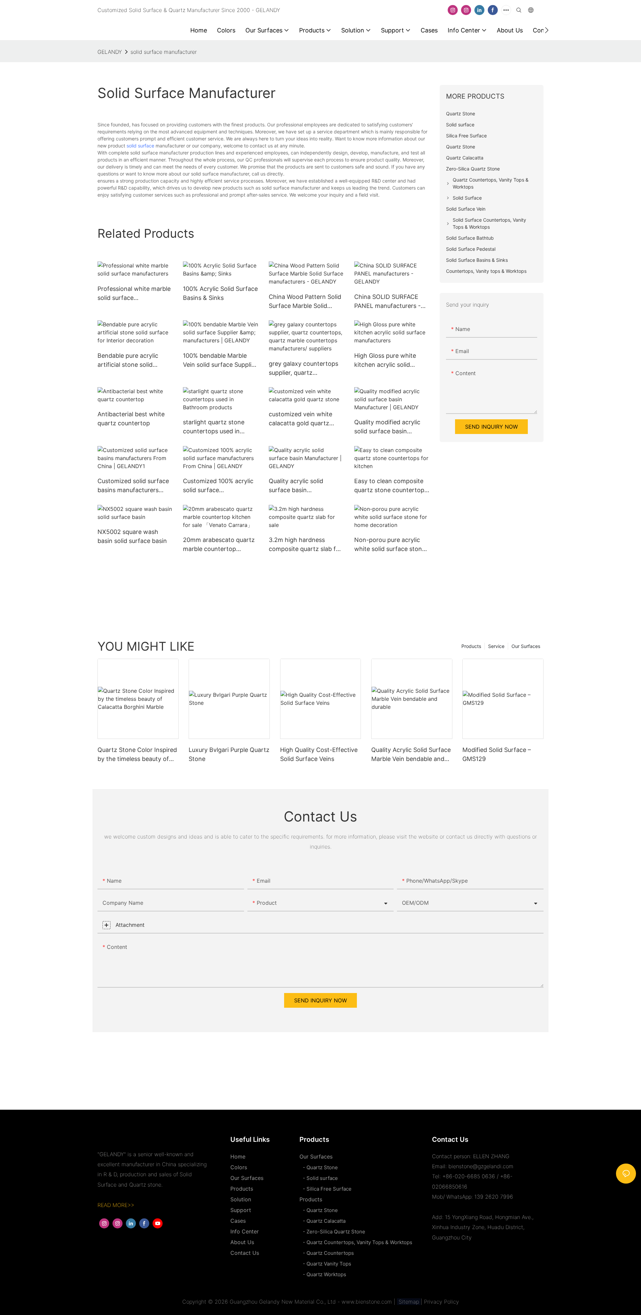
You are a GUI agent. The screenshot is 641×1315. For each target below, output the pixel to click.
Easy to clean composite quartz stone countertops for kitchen (390, 486)
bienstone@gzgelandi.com (480, 1166)
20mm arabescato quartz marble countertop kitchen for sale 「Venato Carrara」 (219, 544)
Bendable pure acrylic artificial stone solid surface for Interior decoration (127, 360)
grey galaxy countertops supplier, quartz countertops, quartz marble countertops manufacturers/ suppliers (304, 368)
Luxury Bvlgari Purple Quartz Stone (229, 754)
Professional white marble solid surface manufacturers (134, 293)
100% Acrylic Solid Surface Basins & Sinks (220, 293)
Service (496, 646)
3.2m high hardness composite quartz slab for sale (305, 544)
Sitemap (409, 1301)
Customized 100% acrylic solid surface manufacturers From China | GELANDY (218, 486)
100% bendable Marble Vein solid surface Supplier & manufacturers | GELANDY (220, 360)
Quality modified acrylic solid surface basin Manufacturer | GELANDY (390, 427)
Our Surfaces (525, 646)
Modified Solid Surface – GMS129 (496, 754)
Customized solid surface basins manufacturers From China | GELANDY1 (133, 486)
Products (471, 646)
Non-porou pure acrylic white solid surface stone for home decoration (389, 544)
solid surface (140, 145)
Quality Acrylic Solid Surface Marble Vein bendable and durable (411, 754)
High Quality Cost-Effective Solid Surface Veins (319, 754)
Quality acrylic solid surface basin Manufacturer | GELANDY (305, 486)
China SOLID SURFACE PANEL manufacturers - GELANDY (387, 301)
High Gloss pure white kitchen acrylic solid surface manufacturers (386, 360)
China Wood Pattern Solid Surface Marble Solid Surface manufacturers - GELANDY (305, 301)
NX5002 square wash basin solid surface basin (132, 536)
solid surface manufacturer (164, 51)
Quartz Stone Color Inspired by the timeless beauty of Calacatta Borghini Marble (137, 754)
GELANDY (109, 51)
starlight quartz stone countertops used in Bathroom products (213, 427)
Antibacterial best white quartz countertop (131, 419)
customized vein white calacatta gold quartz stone (300, 419)
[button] (547, 30)
